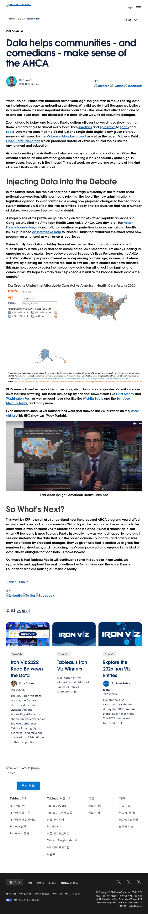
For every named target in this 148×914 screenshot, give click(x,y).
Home (12, 18)
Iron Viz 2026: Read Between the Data (27, 668)
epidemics (107, 127)
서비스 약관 (25, 893)
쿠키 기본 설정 (72, 893)
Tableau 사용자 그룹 (59, 812)
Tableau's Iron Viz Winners (72, 665)
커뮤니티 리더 (55, 819)
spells (10, 132)
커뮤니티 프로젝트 (58, 833)
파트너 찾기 (95, 805)
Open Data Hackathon (23, 141)
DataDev (52, 826)
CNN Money (125, 394)
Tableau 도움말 (128, 819)
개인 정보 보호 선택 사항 (26, 900)
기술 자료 (124, 805)
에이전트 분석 (18, 805)
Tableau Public (33, 18)
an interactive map (46, 232)
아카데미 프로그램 (58, 847)
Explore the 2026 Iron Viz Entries (116, 668)
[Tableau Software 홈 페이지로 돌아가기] (19, 4)
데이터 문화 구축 (20, 812)
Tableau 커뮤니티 (59, 798)
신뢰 (30, 883)
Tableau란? (18, 798)
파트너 (93, 798)
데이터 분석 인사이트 (23, 819)
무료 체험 (28, 786)
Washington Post (18, 399)
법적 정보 (11, 893)
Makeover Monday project (66, 136)
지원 (122, 798)
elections (85, 127)
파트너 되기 (95, 812)
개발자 (52, 883)
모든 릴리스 (126, 826)
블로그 (20, 18)
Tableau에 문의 (19, 833)
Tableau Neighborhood (62, 840)
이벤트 (51, 854)
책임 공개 (57, 893)
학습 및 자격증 (128, 812)
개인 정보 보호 (41, 893)
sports (124, 127)
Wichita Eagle (93, 399)
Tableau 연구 (18, 826)
